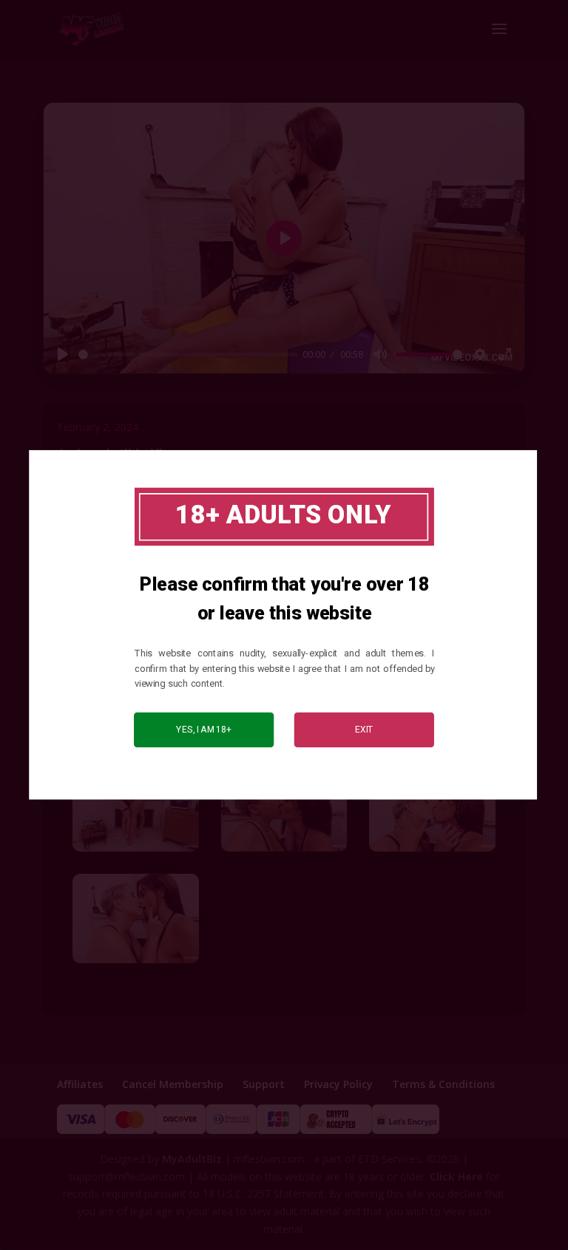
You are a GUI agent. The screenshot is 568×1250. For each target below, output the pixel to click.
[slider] (187, 354)
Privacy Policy (338, 1084)
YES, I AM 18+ (203, 729)
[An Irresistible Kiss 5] (135, 963)
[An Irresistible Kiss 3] (432, 851)
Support (264, 1084)
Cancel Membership (172, 1084)
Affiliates (80, 1084)
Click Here (456, 1176)
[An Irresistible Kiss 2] (284, 851)
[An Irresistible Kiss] (135, 851)
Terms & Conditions (443, 1084)
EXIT (364, 729)
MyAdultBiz (192, 1159)
